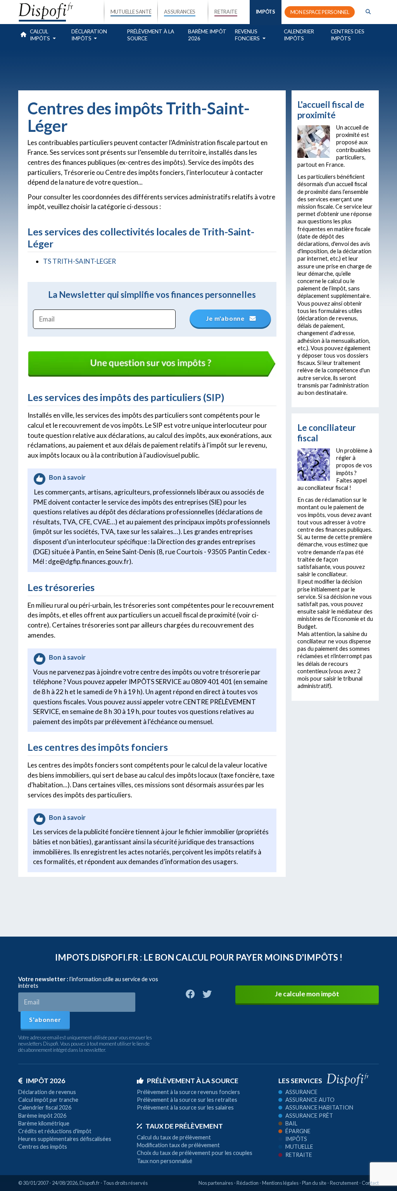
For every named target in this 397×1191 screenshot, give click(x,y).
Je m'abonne (226, 318)
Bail (291, 1123)
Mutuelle (299, 1146)
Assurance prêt (309, 1115)
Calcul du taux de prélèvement (174, 1137)
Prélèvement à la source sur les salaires (185, 1107)
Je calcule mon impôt (307, 994)
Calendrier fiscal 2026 (44, 1107)
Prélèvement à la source (150, 34)
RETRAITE (225, 12)
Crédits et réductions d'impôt (54, 1131)
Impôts (296, 1139)
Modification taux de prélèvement (178, 1145)
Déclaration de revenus (47, 1092)
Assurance (301, 1092)
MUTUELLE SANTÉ (131, 12)
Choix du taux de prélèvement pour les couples (194, 1153)
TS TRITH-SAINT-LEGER (79, 261)
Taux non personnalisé (164, 1161)
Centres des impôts (347, 34)
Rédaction (247, 1183)
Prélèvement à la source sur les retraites (187, 1099)
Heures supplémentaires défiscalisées (64, 1139)
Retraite (298, 1154)
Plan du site (314, 1183)
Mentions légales (280, 1183)
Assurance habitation (319, 1107)
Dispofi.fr (89, 1183)
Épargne (298, 1131)
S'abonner (45, 1019)
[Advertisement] (198, 66)
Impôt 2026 (45, 1081)
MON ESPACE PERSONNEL (319, 12)
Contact (370, 1183)
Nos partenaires (215, 1183)
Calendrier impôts (299, 34)
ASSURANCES (179, 12)
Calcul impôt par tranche (48, 1099)
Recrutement (344, 1183)
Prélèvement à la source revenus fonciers (188, 1092)
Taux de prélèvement (184, 1126)
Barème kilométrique (43, 1123)
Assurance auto (310, 1099)
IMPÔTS (265, 12)
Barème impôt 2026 (207, 34)
